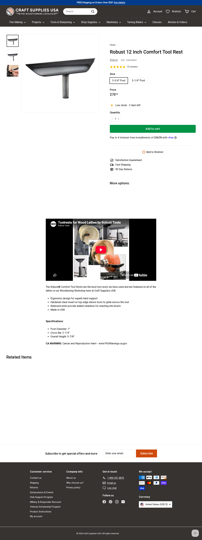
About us (71, 477)
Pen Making (16, 22)
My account (36, 516)
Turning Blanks (135, 22)
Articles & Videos (177, 22)
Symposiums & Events (41, 492)
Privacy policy (73, 487)
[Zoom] (60, 73)
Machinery (113, 22)
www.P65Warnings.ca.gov (113, 343)
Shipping (34, 482)
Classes (157, 22)
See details (119, 2)
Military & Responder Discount (45, 502)
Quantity (115, 112)
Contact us (36, 477)
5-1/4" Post (138, 80)
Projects (37, 22)
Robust (114, 59)
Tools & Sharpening (61, 22)
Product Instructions (40, 511)
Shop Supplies (89, 22)
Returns (34, 487)
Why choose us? (75, 482)
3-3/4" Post (118, 80)
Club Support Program (41, 497)
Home (112, 45)
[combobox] (80, 11)
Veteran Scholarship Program (45, 506)
